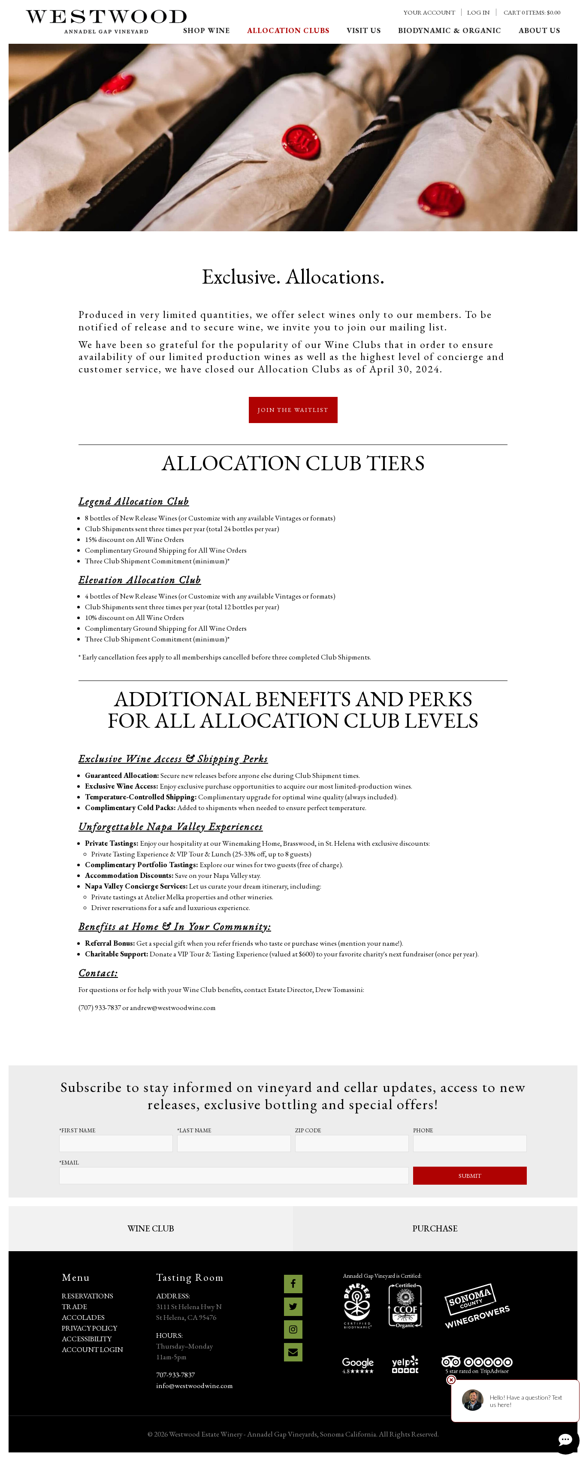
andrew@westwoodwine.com (173, 1007)
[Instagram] (293, 1329)
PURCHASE (435, 1228)
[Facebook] (293, 1284)
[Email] (293, 1352)
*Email (69, 1162)
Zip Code (308, 1130)
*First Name (77, 1130)
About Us (539, 30)
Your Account (429, 12)
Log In (478, 12)
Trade (74, 1306)
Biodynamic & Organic (449, 30)
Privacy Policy (89, 1328)
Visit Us (364, 30)
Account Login (92, 1349)
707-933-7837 (175, 1374)
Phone (423, 1130)
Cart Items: (532, 12)
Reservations (87, 1296)
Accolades (83, 1317)
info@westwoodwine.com (194, 1385)
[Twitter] (293, 1307)
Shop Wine (206, 30)
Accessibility (87, 1338)
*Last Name (194, 1130)
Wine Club (150, 1228)
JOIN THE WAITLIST (293, 410)
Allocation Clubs (288, 30)
